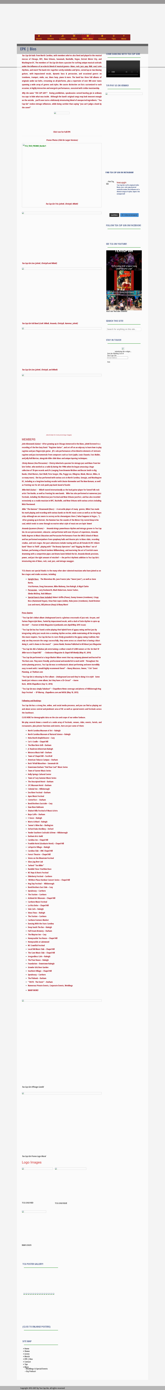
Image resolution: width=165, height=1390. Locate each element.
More (26, 1367)
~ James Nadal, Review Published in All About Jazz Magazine (76, 644)
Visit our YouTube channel (116, 311)
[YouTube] (81, 22)
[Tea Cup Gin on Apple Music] (90, 22)
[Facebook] (75, 22)
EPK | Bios (28, 1359)
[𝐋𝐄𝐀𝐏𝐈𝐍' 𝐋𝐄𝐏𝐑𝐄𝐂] (120, 208)
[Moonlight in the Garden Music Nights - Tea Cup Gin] (124, 300)
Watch (27, 1356)
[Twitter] (77, 22)
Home (26, 1348)
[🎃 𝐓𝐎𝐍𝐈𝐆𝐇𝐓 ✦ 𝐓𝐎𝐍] (120, 210)
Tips (26, 1364)
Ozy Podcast (31, 1371)
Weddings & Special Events (37, 1368)
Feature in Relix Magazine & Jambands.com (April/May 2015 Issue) (59, 624)
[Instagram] (79, 22)
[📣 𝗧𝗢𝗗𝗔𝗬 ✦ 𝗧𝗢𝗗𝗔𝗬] (137, 210)
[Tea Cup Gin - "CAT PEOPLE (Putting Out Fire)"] (124, 280)
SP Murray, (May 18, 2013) (56, 692)
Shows (27, 1351)
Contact (27, 1361)
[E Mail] (86, 22)
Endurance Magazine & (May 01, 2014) (68, 652)
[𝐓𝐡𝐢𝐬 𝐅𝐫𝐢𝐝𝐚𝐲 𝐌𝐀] (120, 205)
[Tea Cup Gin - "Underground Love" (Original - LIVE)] (124, 260)
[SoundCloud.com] (84, 22)
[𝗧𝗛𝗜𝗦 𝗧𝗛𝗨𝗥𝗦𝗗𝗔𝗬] (111, 199)
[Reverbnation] (88, 22)
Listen (26, 1353)
